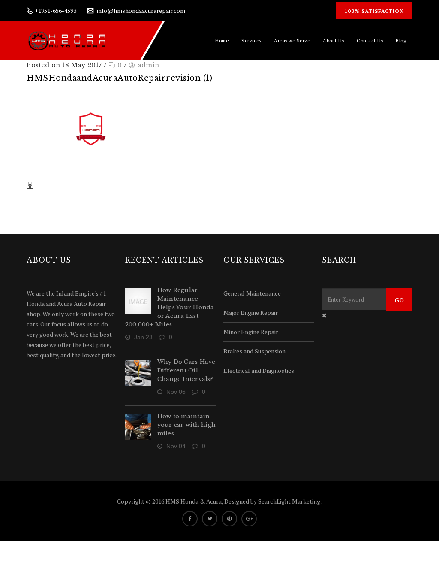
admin (148, 65)
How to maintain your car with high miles (186, 425)
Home (222, 41)
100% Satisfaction (374, 11)
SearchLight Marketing (289, 501)
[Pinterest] (229, 518)
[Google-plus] (249, 518)
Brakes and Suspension (254, 351)
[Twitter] (209, 518)
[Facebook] (190, 518)
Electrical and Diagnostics (258, 370)
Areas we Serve (292, 41)
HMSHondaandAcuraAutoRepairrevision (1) (119, 78)
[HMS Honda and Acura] (67, 40)
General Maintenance (252, 293)
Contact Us (370, 41)
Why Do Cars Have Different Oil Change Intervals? (186, 370)
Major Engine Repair (250, 312)
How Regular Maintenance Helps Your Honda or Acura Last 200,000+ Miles (169, 307)
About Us (333, 41)
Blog (401, 41)
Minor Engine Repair (250, 332)
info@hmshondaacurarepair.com (141, 10)
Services (251, 41)
